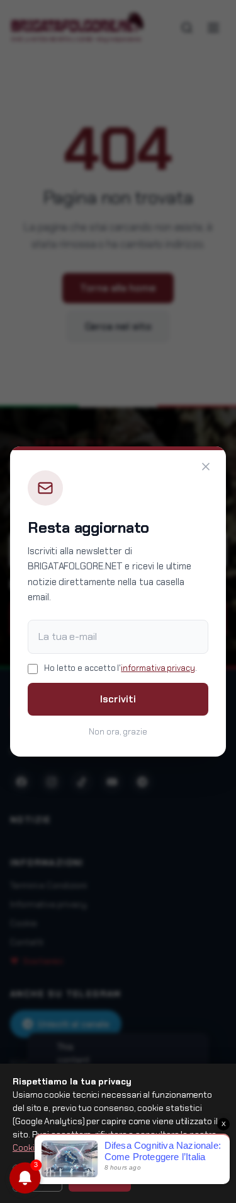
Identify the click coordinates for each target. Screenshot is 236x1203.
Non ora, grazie (118, 731)
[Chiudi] (206, 466)
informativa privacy (157, 668)
